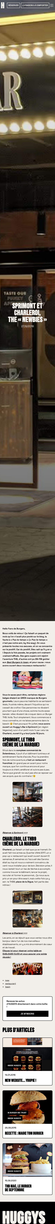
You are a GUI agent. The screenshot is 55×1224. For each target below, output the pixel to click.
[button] (51, 5)
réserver (13, 5)
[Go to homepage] (24, 1217)
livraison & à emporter (35, 5)
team (7, 986)
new (7, 980)
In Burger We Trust (17, 1112)
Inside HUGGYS (14, 1065)
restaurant (10, 983)
